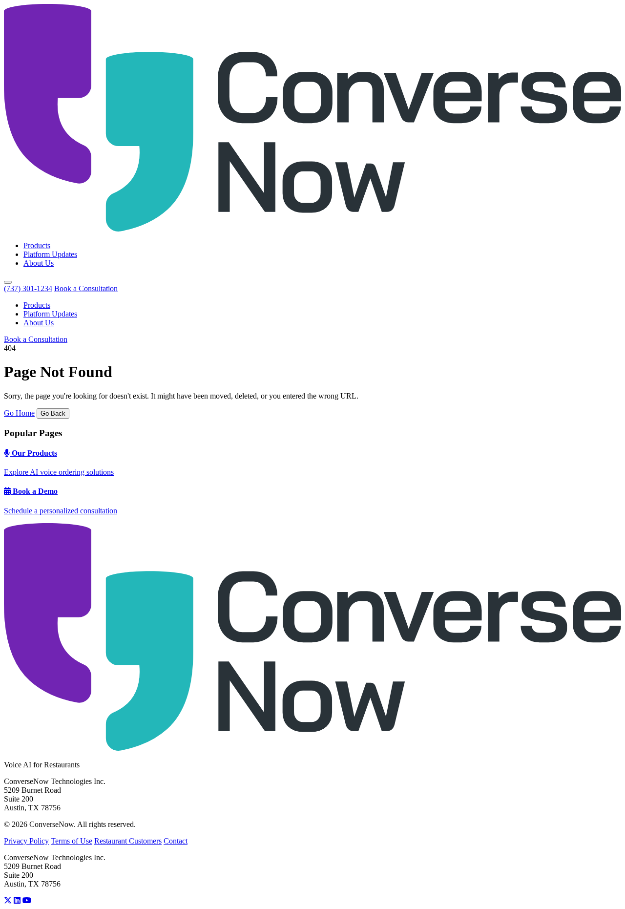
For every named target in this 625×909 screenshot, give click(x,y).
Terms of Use (71, 841)
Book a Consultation (86, 288)
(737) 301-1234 (28, 288)
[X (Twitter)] (8, 900)
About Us (38, 263)
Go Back (53, 413)
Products (36, 245)
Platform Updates (50, 254)
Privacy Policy (26, 841)
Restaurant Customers (128, 841)
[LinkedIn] (17, 900)
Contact (176, 841)
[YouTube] (26, 900)
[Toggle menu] (8, 282)
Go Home (19, 413)
